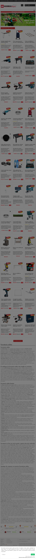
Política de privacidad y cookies (30, 556)
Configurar (3, 554)
